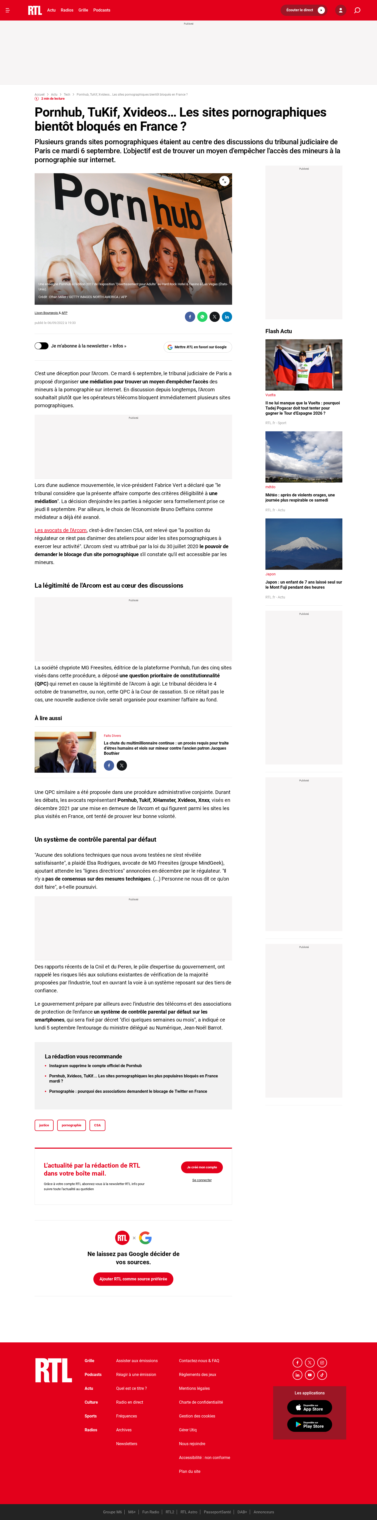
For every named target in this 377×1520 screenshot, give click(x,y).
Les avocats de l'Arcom (61, 530)
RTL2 (170, 1512)
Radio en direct (129, 1402)
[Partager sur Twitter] (215, 317)
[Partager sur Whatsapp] (202, 317)
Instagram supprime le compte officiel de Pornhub (95, 1065)
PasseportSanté (217, 1512)
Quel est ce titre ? (131, 1388)
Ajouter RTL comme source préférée (133, 1279)
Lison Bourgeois (47, 313)
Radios (67, 10)
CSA (97, 1125)
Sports (91, 1416)
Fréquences (126, 1416)
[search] (357, 10)
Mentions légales (194, 1388)
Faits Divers (112, 736)
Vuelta (270, 395)
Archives (124, 1429)
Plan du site (189, 1471)
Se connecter (202, 1180)
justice (44, 1125)
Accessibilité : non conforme (204, 1457)
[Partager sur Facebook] (190, 317)
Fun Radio (150, 1512)
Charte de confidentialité (201, 1402)
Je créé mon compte (202, 1167)
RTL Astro (189, 1512)
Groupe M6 (112, 1512)
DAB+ (242, 1512)
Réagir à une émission (136, 1374)
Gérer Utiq (188, 1429)
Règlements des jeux (197, 1374)
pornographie (71, 1125)
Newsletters (126, 1443)
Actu (51, 10)
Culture (91, 1402)
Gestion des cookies (197, 1416)
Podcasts (101, 10)
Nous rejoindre (192, 1443)
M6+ (132, 1512)
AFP (64, 313)
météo (270, 487)
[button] (304, 10)
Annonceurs (264, 1512)
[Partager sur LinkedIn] (227, 317)
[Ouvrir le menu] (7, 10)
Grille (83, 10)
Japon (270, 574)
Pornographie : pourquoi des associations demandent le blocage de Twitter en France (128, 1091)
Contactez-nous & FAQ (199, 1360)
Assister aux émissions (137, 1360)
